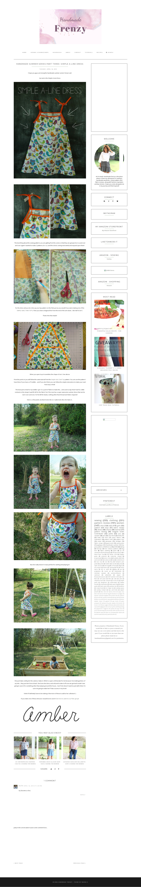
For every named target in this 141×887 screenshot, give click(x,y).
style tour (108, 612)
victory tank (107, 614)
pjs (121, 550)
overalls (114, 564)
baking (122, 547)
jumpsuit (104, 556)
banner (101, 593)
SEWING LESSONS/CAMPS (40, 52)
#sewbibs (116, 558)
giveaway (108, 541)
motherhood (120, 560)
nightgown (102, 607)
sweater (97, 536)
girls (119, 526)
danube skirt (115, 597)
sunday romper (101, 590)
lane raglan (105, 605)
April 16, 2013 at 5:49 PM (33, 786)
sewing (97, 520)
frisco (117, 599)
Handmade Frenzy (65, 882)
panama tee (113, 586)
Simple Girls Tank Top (58, 379)
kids (110, 526)
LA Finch (113, 565)
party (120, 564)
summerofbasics (116, 573)
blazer (105, 567)
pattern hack (108, 539)
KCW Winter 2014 (112, 554)
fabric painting (105, 550)
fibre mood (99, 599)
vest (106, 562)
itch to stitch (105, 569)
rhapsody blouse (106, 610)
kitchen (120, 603)
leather (108, 564)
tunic (106, 537)
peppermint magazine (102, 608)
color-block (111, 536)
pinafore (121, 586)
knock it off (97, 605)
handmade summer (112, 545)
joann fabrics (116, 537)
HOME (24, 52)
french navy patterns (109, 599)
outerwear (97, 539)
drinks (122, 597)
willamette (108, 575)
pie (121, 569)
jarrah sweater (112, 603)
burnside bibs (114, 595)
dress (100, 530)
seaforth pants (100, 612)
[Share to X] (51, 769)
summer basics (98, 614)
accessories (120, 543)
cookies (109, 597)
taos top (99, 562)
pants (111, 534)
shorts (108, 530)
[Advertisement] (49, 844)
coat (103, 597)
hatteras (104, 603)
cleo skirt (98, 597)
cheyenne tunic (98, 580)
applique (100, 545)
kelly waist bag (113, 584)
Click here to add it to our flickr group (67, 699)
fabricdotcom (106, 560)
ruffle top (114, 610)
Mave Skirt (103, 592)
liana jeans (103, 586)
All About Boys (117, 552)
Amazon (109, 285)
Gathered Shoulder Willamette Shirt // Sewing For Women (74, 763)
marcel (96, 607)
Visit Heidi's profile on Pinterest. (109, 505)
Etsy (111, 562)
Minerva (108, 547)
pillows (112, 608)
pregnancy (97, 571)
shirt (102, 526)
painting (122, 607)
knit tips (99, 549)
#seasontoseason (99, 577)
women (120, 522)
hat (113, 560)
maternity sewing (116, 556)
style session (98, 565)
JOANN (116, 547)
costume (108, 580)
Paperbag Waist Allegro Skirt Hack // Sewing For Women (49, 763)
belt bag (107, 593)
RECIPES (100, 52)
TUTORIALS (88, 52)
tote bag (106, 565)
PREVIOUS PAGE (79, 863)
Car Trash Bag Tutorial (109, 405)
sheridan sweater (100, 573)
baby (99, 537)
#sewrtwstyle (107, 552)
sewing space (120, 588)
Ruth (21, 786)
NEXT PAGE (18, 863)
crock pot (116, 580)
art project (97, 567)
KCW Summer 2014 (113, 577)
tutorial (118, 530)
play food (119, 608)
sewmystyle (117, 571)
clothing (113, 520)
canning (111, 567)
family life (121, 536)
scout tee (121, 610)
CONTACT (78, 52)
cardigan (118, 541)
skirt (103, 536)
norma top (110, 607)
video (113, 614)
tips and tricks (113, 590)
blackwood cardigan (117, 593)
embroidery (113, 582)
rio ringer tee (110, 588)
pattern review (102, 522)
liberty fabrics (113, 605)
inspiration (104, 584)
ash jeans (103, 578)
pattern (97, 528)
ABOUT (68, 52)
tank (119, 534)
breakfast (105, 595)
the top (45, 245)
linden (121, 605)
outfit (116, 607)
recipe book (100, 588)
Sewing (109, 259)
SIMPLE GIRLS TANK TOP (24, 310)
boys (107, 528)
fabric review (119, 528)
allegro (120, 565)
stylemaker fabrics (117, 612)
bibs (109, 578)
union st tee (107, 558)
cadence (122, 595)
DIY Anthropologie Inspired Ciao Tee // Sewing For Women (25, 763)
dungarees (104, 582)
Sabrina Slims (112, 592)
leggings (114, 569)
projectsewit (98, 558)
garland (108, 601)
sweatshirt (97, 552)
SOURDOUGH (57, 52)
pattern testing (100, 531)
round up (107, 571)
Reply (82, 795)
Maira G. (85, 882)
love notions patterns (111, 549)
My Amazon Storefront (109, 230)
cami (120, 578)
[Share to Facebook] (55, 769)
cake (115, 578)
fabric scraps (98, 543)
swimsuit (97, 575)
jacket (101, 564)
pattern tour (120, 539)
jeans (115, 550)
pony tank (97, 610)
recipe (99, 541)
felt (117, 567)
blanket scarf (97, 595)
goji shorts (115, 601)
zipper (119, 575)
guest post (109, 543)
